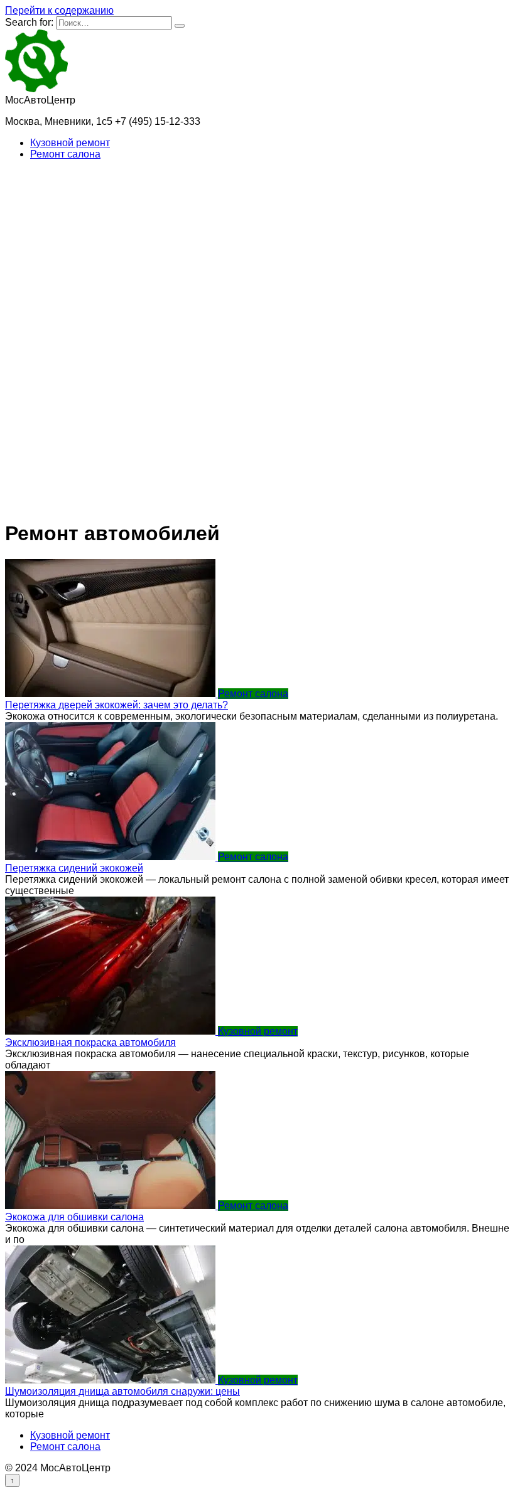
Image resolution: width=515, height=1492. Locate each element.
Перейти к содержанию (59, 10)
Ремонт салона (65, 154)
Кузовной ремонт (70, 142)
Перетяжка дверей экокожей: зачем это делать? (116, 705)
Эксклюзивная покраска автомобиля (90, 1042)
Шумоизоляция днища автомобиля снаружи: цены (122, 1391)
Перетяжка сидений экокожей (74, 868)
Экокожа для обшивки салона (74, 1217)
